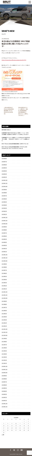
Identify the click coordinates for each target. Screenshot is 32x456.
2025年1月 (4, 214)
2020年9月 (4, 375)
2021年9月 (4, 338)
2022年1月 (4, 326)
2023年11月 (4, 258)
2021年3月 (4, 357)
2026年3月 (4, 174)
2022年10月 (4, 298)
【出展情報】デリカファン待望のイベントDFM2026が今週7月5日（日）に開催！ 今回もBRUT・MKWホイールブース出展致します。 (16, 139)
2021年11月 (4, 332)
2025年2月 (4, 211)
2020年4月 (4, 391)
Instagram (18, 450)
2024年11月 (4, 220)
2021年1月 (4, 363)
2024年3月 (4, 245)
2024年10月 (4, 223)
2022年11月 (4, 295)
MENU (30, 2)
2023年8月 (4, 267)
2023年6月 (4, 273)
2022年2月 (4, 323)
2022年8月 (4, 304)
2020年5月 (4, 388)
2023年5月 (4, 276)
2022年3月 (4, 320)
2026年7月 (4, 161)
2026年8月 (4, 158)
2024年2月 (4, 248)
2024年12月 (4, 217)
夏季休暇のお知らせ (6, 130)
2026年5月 (4, 168)
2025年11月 (4, 183)
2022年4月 (4, 317)
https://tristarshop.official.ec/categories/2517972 (14, 60)
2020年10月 (4, 372)
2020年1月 (4, 400)
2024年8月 (4, 230)
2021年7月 (4, 344)
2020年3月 (4, 394)
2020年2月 (4, 397)
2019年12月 (4, 403)
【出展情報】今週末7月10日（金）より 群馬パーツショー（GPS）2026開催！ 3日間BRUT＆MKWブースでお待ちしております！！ (15, 133)
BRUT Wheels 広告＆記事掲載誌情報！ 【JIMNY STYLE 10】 (15, 143)
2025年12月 (4, 180)
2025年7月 (4, 196)
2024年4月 (4, 242)
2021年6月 (4, 348)
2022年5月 (4, 313)
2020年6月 (4, 385)
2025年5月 (4, 202)
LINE (14, 450)
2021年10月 (4, 335)
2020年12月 (4, 366)
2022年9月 (4, 301)
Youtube (21, 450)
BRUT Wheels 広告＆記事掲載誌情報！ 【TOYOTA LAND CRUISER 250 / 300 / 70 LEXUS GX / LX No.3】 (14, 147)
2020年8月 (4, 379)
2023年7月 (4, 270)
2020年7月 (4, 382)
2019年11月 (4, 406)
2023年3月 (4, 282)
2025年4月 (4, 205)
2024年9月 (4, 227)
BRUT (9, 2)
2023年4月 (4, 279)
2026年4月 (4, 171)
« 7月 (3, 434)
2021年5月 (4, 351)
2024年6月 (4, 236)
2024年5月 (4, 239)
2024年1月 (4, 251)
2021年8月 (4, 341)
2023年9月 (4, 264)
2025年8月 (4, 192)
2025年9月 (4, 189)
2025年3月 (4, 208)
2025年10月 (4, 186)
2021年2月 (4, 360)
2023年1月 (4, 289)
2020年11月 (4, 369)
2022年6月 (4, 310)
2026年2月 (4, 177)
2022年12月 (4, 292)
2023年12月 (4, 254)
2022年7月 (4, 307)
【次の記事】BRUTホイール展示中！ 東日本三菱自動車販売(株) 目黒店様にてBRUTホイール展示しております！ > (23, 111)
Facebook (10, 450)
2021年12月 (4, 329)
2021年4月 (4, 354)
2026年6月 (4, 165)
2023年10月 (4, 261)
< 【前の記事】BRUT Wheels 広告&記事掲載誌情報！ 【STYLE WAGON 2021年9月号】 (9, 110)
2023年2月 (4, 285)
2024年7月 (4, 233)
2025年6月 (4, 199)
